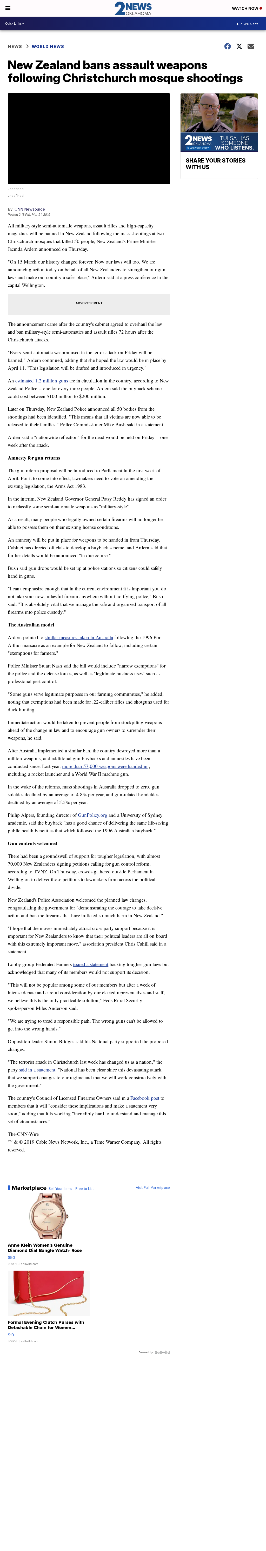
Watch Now (246, 8)
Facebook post (144, 1098)
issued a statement (90, 964)
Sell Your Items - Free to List (71, 1189)
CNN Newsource (30, 209)
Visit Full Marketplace (153, 1188)
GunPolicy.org (92, 815)
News (15, 46)
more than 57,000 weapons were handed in (105, 766)
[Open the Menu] (8, 8)
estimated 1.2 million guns (41, 380)
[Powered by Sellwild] (162, 1352)
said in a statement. (38, 1069)
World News (48, 46)
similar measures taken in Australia (79, 637)
